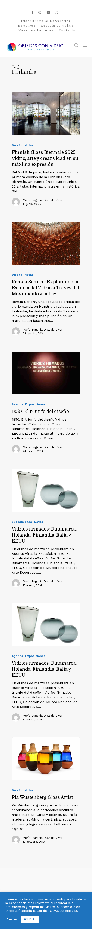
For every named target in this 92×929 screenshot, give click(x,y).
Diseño (17, 145)
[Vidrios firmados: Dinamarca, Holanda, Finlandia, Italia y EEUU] (46, 490)
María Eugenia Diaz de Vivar (42, 200)
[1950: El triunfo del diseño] (46, 373)
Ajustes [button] (12, 919)
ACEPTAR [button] (30, 919)
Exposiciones (35, 404)
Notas (28, 145)
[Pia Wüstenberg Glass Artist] (46, 758)
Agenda (17, 404)
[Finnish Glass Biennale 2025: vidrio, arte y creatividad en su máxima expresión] (46, 113)
